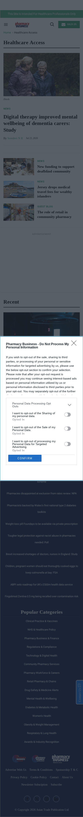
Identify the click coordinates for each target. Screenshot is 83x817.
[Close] (75, 344)
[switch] (67, 415)
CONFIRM (25, 458)
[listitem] (41, 405)
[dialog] (41, 408)
